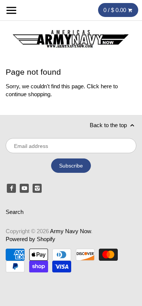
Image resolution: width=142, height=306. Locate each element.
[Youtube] (24, 188)
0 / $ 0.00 (115, 10)
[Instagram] (37, 188)
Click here (99, 86)
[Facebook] (11, 188)
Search (14, 212)
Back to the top (109, 125)
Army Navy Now (70, 231)
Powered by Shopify (30, 239)
